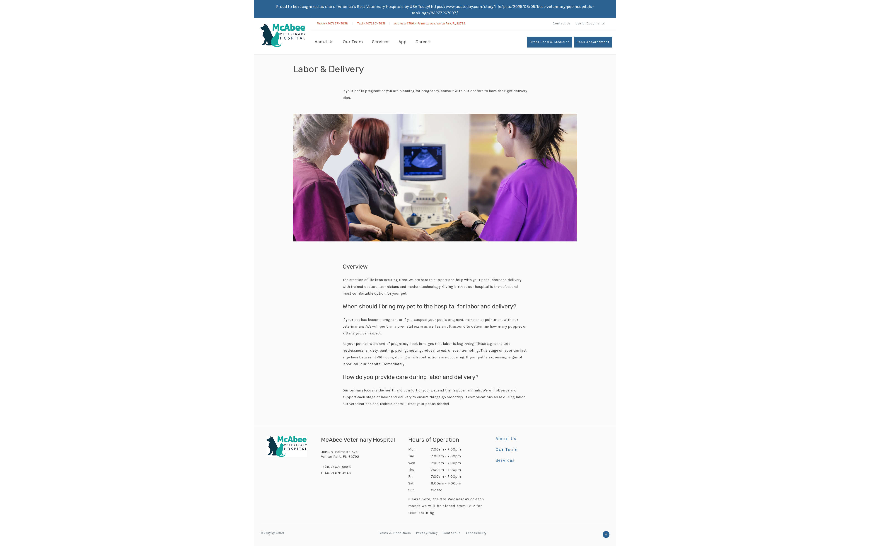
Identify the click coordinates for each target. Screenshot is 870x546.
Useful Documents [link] (590, 23)
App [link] (403, 41)
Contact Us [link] (562, 23)
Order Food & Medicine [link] (549, 42)
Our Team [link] (353, 41)
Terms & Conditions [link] (394, 533)
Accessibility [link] (476, 533)
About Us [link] (324, 41)
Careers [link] (423, 41)
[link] (283, 35)
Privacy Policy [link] (427, 533)
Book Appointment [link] (593, 42)
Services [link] (380, 41)
